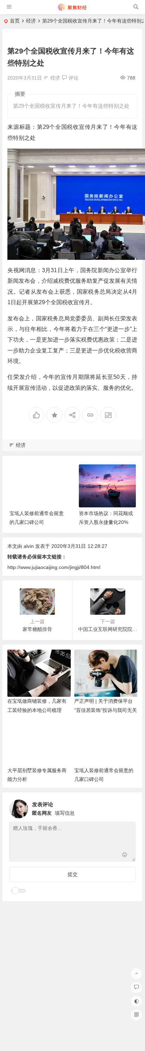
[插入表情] (124, 855)
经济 (31, 21)
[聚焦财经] (72, 10)
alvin (29, 546)
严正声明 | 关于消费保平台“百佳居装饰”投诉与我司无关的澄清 (105, 709)
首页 (15, 21)
